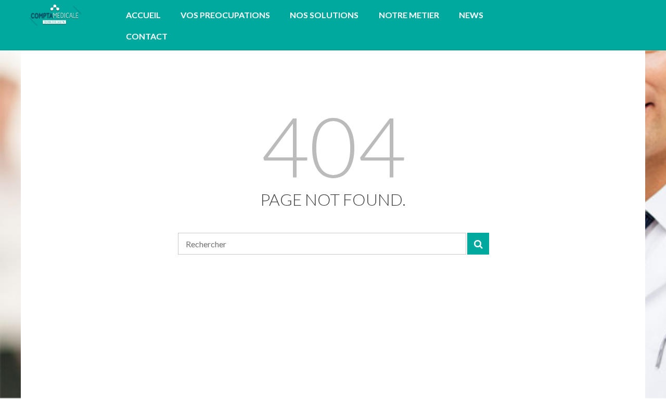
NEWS (471, 15)
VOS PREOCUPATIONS (225, 15)
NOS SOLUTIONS (324, 15)
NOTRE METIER (409, 15)
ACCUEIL (143, 15)
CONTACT (147, 36)
